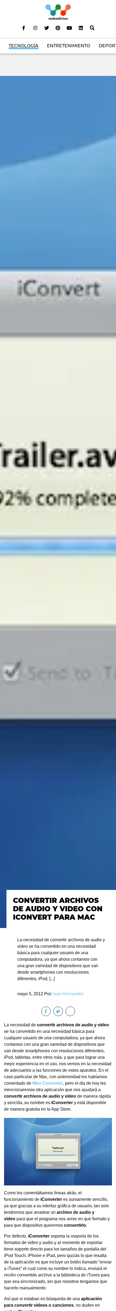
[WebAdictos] (58, 11)
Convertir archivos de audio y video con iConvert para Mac (58, 909)
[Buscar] (92, 27)
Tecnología (23, 45)
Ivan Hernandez (68, 993)
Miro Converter (47, 1083)
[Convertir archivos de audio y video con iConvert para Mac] (58, 501)
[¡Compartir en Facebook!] (46, 1011)
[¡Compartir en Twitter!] (58, 1011)
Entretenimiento (68, 45)
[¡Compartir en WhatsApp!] (70, 1011)
